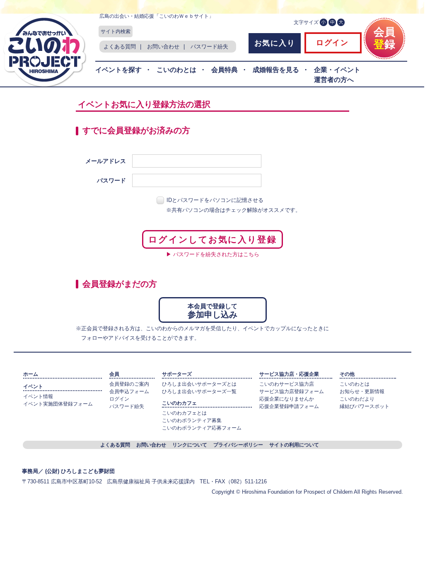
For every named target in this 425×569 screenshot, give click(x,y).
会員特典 (224, 69)
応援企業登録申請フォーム (289, 406)
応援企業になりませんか (286, 399)
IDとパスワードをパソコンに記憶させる (215, 200)
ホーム (30, 374)
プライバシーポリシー (238, 445)
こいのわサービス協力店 (286, 384)
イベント (33, 386)
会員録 (384, 38)
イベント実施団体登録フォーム (58, 404)
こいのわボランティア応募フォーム (201, 428)
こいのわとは (176, 69)
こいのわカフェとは (184, 413)
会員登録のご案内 (129, 384)
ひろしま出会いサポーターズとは (199, 384)
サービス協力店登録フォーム (291, 391)
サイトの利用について (294, 445)
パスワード (111, 180)
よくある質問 (120, 46)
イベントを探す (118, 69)
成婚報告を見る (276, 69)
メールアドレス (105, 161)
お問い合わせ (163, 46)
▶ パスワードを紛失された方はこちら (212, 254)
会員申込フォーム (129, 391)
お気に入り (274, 43)
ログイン (331, 42)
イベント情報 (38, 396)
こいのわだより (357, 399)
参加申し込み (212, 311)
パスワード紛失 (209, 46)
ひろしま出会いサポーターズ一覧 (199, 391)
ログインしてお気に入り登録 (212, 239)
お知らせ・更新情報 (362, 391)
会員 (114, 374)
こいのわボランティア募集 (192, 420)
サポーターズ (177, 374)
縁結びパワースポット (364, 406)
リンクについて (189, 445)
